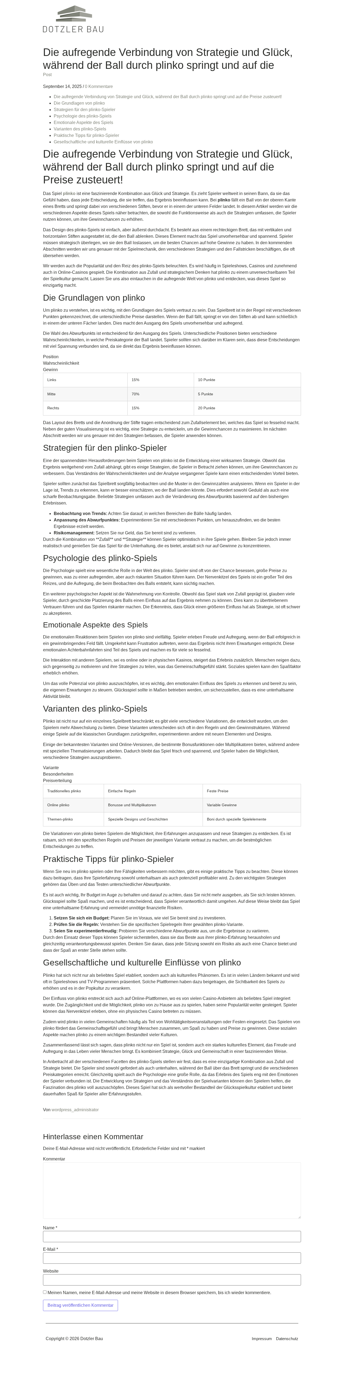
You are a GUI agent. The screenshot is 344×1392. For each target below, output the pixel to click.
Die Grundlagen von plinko (79, 103)
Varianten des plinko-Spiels (80, 129)
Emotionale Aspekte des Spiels (83, 122)
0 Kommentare (99, 86)
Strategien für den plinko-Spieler (84, 109)
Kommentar (54, 1159)
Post (47, 74)
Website (51, 1271)
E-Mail (50, 1249)
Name (50, 1228)
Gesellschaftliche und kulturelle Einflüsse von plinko (103, 142)
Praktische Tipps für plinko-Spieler (86, 135)
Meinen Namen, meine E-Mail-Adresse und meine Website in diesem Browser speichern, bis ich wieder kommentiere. (159, 1293)
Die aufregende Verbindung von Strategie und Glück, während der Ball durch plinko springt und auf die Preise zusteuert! (168, 96)
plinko (69, 193)
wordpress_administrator (75, 1109)
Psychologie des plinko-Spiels (83, 116)
